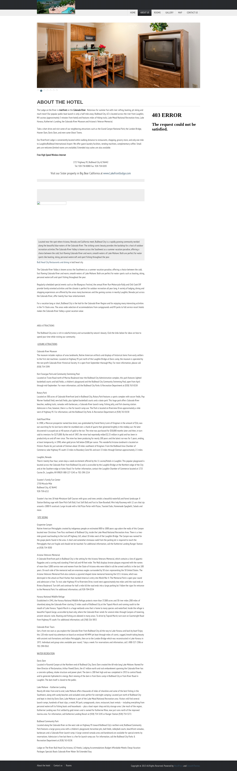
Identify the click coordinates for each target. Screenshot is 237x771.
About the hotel (43, 765)
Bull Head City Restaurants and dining (53, 262)
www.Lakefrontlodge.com (117, 173)
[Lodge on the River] (56, 7)
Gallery (169, 12)
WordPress (178, 765)
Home (133, 12)
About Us (144, 12)
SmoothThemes (193, 765)
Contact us (58, 765)
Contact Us (192, 12)
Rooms (157, 12)
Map (180, 12)
